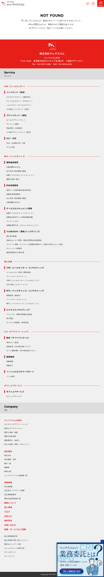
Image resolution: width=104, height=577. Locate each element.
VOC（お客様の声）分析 (15, 143)
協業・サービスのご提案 (15, 529)
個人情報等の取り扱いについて (16, 540)
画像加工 (9, 365)
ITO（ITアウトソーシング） (17, 331)
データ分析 (10, 147)
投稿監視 (18, 346)
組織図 (6, 467)
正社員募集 (8, 487)
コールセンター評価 (19, 272)
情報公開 (7, 471)
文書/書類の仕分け (13, 167)
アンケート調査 (35, 244)
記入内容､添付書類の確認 (16, 171)
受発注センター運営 (24, 240)
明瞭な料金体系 (10, 436)
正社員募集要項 (10, 494)
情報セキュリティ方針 (12, 544)
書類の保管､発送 (12, 179)
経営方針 (7, 455)
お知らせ (8, 516)
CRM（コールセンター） (15, 86)
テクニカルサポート (19, 101)
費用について (10, 502)
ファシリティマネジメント (16, 276)
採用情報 (8, 482)
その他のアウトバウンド (19, 132)
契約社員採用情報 (11, 499)
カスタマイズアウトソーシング (16, 424)
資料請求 (8, 520)
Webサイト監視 (12, 342)
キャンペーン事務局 (14, 248)
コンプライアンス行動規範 (14, 475)
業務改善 (14, 295)
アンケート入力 (12, 221)
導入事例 (8, 507)
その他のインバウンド (18, 109)
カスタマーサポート (19, 97)
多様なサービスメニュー (13, 428)
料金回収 (14, 128)
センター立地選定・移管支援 (17, 322)
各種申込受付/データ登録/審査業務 (19, 217)
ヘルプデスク (19, 105)
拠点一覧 (7, 463)
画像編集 (9, 361)
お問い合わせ (10, 525)
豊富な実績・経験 (11, 432)
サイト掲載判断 (21, 351)
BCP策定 (9, 318)
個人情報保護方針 (11, 536)
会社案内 (8, 451)
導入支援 (8, 261)
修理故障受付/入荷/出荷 (15, 252)
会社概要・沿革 (10, 459)
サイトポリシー (10, 552)
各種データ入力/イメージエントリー (20, 175)
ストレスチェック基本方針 (14, 548)
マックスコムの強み (13, 420)
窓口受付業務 (11, 236)
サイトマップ (9, 556)
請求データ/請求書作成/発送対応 (18, 190)
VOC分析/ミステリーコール (17, 284)
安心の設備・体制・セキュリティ (17, 444)
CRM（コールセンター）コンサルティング (22, 280)
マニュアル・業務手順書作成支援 (19, 314)
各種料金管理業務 (13, 194)
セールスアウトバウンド (15, 120)
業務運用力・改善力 (12, 440)
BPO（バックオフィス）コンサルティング (22, 304)
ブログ (7, 511)
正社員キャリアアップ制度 (14, 490)
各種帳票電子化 (22, 225)
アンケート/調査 (12, 124)
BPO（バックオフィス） (15, 156)
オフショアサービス (13, 385)
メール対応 (10, 376)
